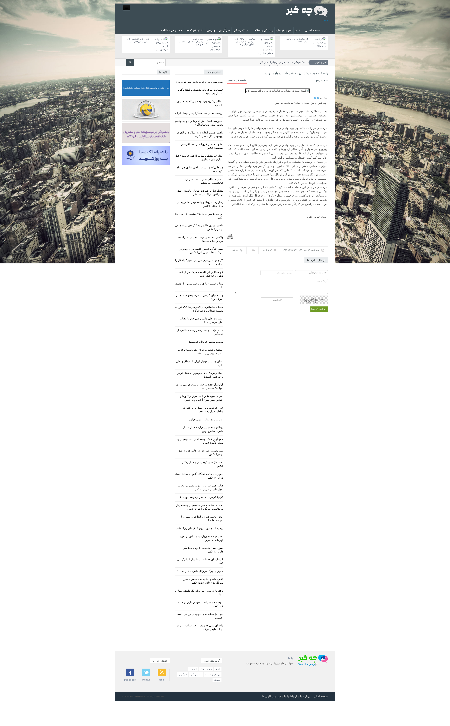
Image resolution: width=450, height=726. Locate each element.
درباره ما (305, 696)
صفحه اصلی (321, 696)
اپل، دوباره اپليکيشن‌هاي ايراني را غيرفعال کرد (138, 40)
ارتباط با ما (290, 696)
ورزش (211, 30)
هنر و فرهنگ (284, 30)
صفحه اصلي (312, 30)
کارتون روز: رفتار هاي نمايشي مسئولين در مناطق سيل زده (245, 41)
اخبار (298, 30)
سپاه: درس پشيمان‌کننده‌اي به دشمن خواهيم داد (191, 41)
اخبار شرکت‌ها (194, 30)
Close (325, 20)
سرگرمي (224, 30)
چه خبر (235, 250)
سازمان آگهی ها (271, 696)
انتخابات (193, 669)
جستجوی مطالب (171, 30)
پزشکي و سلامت (262, 30)
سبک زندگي (240, 30)
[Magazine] (307, 11)
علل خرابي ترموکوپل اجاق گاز (282, 62)
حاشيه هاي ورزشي (237, 80)
